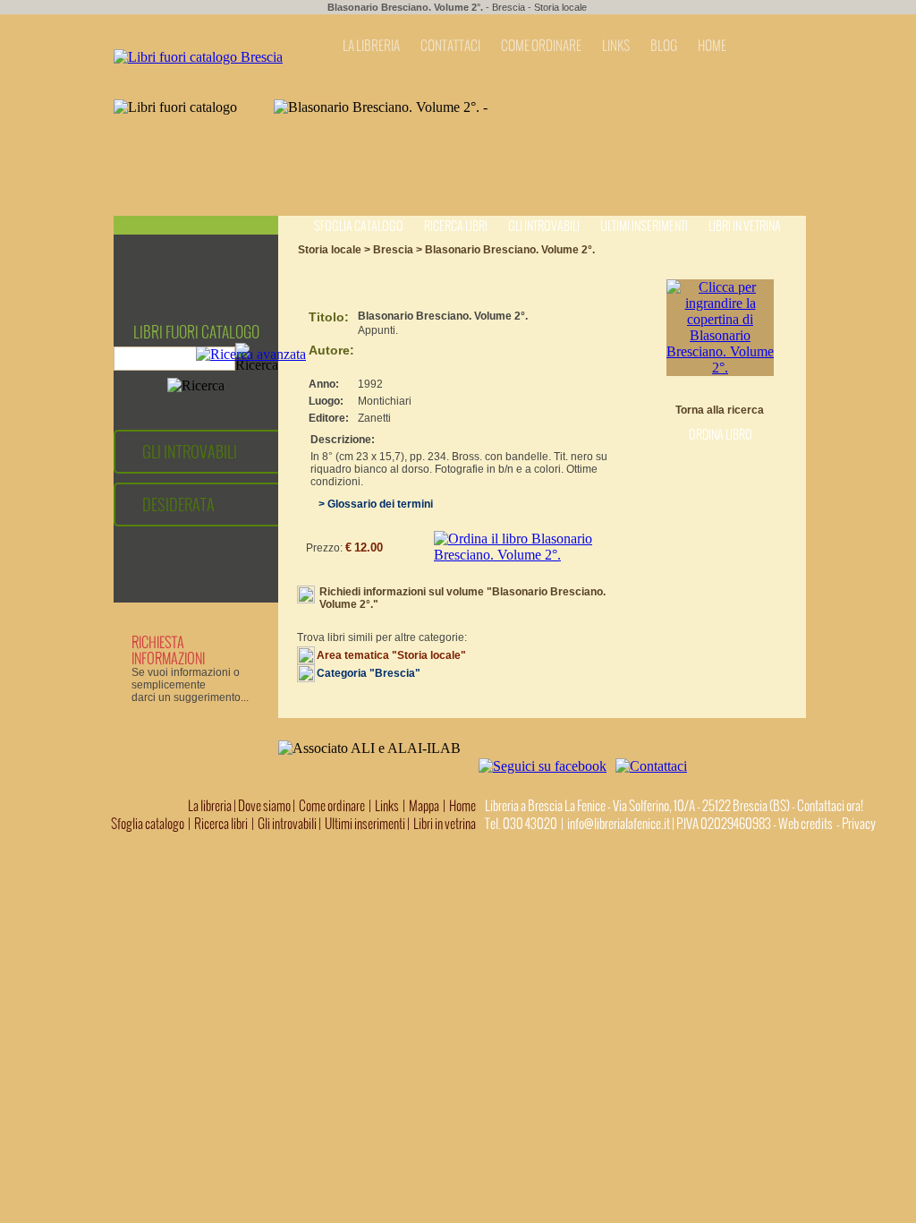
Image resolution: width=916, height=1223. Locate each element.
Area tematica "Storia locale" (391, 655)
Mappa (424, 806)
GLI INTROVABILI (189, 451)
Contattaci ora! (830, 806)
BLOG (663, 46)
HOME (712, 46)
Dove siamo (264, 806)
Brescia (508, 7)
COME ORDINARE (541, 46)
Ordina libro (720, 434)
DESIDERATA (178, 504)
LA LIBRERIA (371, 46)
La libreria (210, 806)
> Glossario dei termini (371, 504)
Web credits (805, 824)
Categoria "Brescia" (368, 673)
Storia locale (560, 7)
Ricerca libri (456, 226)
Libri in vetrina (744, 226)
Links (387, 806)
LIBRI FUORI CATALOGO (196, 332)
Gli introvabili (544, 226)
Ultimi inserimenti (644, 226)
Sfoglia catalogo (358, 226)
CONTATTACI (450, 46)
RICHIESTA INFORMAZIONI (168, 650)
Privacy (859, 824)
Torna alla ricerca (719, 410)
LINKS (616, 46)
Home (462, 806)
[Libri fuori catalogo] (198, 56)
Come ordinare (332, 806)
